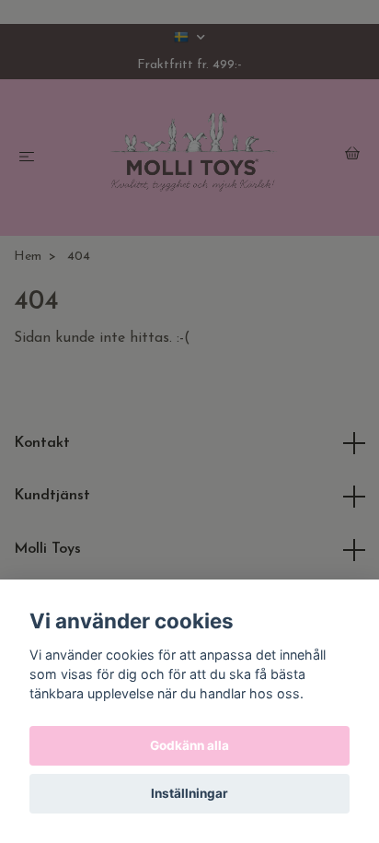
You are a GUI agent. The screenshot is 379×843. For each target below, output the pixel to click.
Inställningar (189, 793)
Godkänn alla (189, 745)
